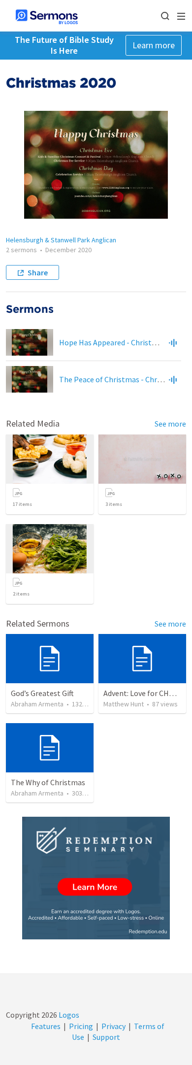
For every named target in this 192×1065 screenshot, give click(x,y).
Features (46, 1026)
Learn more (153, 45)
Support (106, 1037)
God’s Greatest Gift (42, 693)
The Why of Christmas (48, 782)
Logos (68, 1015)
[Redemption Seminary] (96, 878)
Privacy (113, 1026)
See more (170, 424)
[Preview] (172, 342)
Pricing (81, 1026)
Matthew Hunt (123, 703)
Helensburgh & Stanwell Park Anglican (61, 239)
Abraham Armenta (37, 703)
